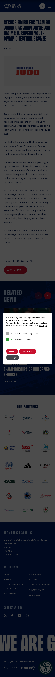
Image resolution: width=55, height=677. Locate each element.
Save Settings (27, 351)
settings (43, 325)
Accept (12, 351)
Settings (12, 357)
